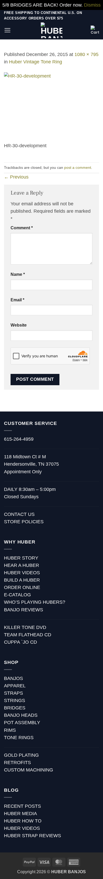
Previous (16, 177)
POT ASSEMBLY (22, 722)
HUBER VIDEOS (22, 572)
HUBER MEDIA (20, 813)
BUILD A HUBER (22, 580)
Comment (22, 228)
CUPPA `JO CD (20, 642)
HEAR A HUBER (21, 565)
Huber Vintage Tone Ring (35, 61)
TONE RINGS (19, 737)
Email (17, 300)
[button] (7, 30)
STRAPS (13, 693)
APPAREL (15, 685)
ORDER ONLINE (22, 587)
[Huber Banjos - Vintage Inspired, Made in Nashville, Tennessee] (51, 30)
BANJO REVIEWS (23, 609)
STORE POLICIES (24, 521)
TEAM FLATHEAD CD (27, 634)
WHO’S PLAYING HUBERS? (34, 602)
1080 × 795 (86, 54)
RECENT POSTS (22, 806)
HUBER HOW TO (22, 821)
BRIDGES (14, 707)
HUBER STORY (21, 558)
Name (18, 274)
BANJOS (13, 678)
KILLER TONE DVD (25, 627)
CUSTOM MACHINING (28, 770)
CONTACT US (19, 514)
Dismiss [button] (92, 5)
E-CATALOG (17, 594)
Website (19, 325)
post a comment (77, 167)
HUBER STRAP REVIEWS (32, 835)
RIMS (10, 730)
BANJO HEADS (21, 715)
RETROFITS (17, 762)
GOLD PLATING (21, 755)
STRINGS (14, 700)
